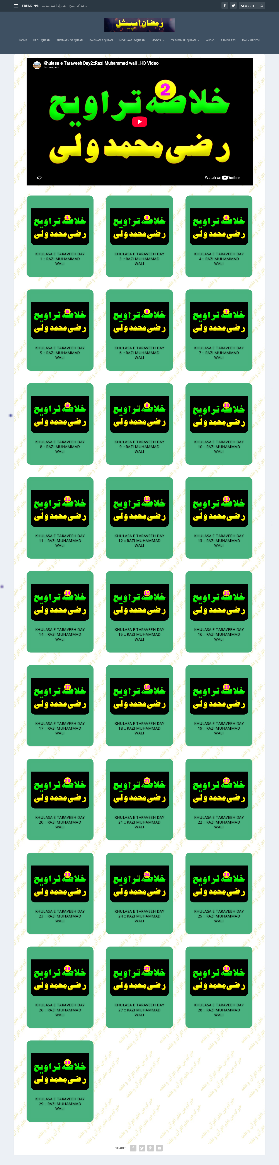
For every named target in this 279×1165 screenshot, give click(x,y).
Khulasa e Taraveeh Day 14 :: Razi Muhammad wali (60, 634)
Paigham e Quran (101, 40)
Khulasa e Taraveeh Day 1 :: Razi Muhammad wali (60, 258)
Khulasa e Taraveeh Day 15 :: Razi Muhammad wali (139, 634)
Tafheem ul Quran (183, 40)
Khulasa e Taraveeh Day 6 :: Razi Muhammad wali (139, 352)
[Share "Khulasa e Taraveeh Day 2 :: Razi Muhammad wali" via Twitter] (142, 1148)
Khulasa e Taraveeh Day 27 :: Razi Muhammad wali (139, 1009)
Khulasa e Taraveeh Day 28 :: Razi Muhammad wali (219, 1009)
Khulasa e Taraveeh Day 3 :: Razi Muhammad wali (139, 258)
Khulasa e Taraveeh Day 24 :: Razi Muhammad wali (139, 916)
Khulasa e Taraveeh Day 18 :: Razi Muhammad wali (139, 728)
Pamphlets (228, 40)
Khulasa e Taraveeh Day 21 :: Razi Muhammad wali (139, 822)
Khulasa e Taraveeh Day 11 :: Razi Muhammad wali (60, 540)
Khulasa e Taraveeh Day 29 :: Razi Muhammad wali (60, 1103)
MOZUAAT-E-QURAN (132, 40)
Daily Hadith (251, 40)
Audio (210, 40)
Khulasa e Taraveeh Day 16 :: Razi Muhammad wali (219, 634)
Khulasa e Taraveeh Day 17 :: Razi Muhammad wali (60, 728)
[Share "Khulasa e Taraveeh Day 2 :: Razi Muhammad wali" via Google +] (150, 1148)
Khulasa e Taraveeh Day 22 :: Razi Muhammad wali (219, 822)
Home (23, 40)
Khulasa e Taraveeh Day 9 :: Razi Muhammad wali (139, 446)
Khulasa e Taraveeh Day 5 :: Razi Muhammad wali (60, 352)
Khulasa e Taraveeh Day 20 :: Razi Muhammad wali (60, 822)
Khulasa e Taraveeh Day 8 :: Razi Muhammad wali (60, 446)
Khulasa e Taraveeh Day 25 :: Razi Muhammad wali (219, 916)
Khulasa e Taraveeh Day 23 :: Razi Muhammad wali (60, 916)
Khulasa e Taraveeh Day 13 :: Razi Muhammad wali (219, 540)
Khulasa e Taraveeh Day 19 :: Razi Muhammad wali (219, 728)
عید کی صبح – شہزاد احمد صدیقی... (64, 5)
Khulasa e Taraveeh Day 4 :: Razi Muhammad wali (219, 258)
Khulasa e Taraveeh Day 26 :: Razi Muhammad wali (60, 1009)
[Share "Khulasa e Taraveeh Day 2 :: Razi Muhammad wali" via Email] (159, 1148)
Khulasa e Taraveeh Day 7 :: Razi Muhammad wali (219, 352)
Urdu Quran (41, 40)
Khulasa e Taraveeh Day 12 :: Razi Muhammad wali (139, 540)
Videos (156, 40)
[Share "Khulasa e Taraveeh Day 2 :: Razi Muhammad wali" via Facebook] (133, 1148)
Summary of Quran (70, 40)
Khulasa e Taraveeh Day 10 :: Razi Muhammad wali (219, 446)
